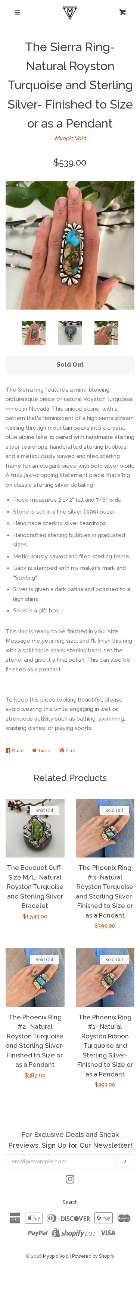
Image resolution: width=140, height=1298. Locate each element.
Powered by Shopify (93, 1256)
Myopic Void (70, 138)
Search (70, 1202)
